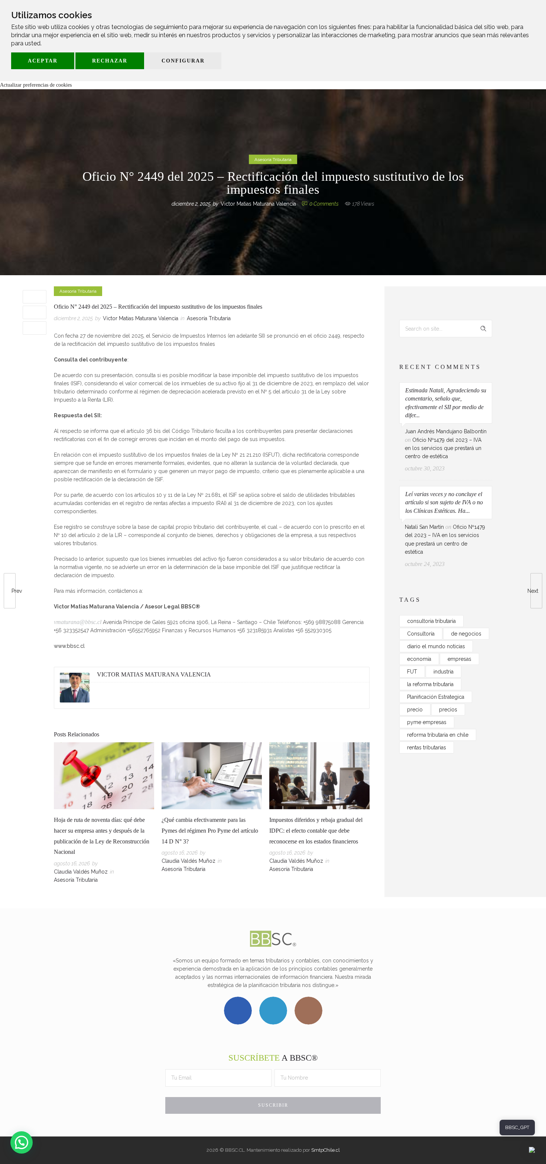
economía (419, 659)
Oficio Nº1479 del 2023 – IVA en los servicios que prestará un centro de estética (443, 448)
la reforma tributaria (430, 684)
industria (443, 672)
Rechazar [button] (109, 61)
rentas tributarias (426, 747)
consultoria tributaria (431, 621)
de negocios (466, 634)
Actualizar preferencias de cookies (36, 85)
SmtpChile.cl (325, 1150)
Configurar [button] (183, 61)
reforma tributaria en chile (437, 735)
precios (448, 710)
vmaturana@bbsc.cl (77, 622)
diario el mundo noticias (436, 646)
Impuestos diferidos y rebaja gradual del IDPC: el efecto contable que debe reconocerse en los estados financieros (316, 831)
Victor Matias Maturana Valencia (258, 204)
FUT (412, 672)
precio (415, 710)
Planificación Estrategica (435, 697)
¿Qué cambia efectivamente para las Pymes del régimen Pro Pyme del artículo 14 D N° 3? (210, 831)
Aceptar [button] (43, 61)
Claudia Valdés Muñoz (81, 872)
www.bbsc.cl (69, 646)
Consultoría (421, 634)
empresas (459, 659)
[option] (104, 814)
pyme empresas (426, 722)
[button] (21, 1142)
